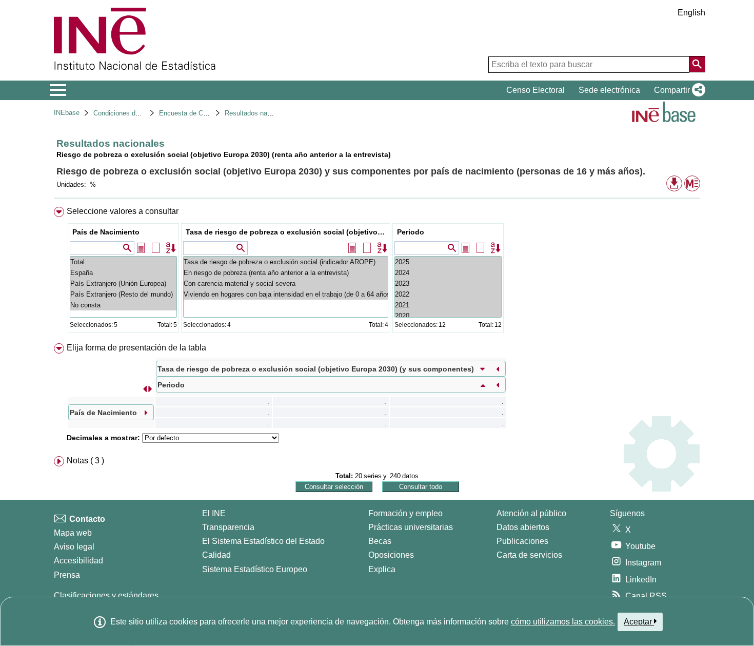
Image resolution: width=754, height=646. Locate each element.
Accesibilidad (78, 560)
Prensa (67, 575)
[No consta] (123, 305)
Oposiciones (391, 555)
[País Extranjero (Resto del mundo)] (123, 294)
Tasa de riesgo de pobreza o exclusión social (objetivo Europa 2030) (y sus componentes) (287, 232)
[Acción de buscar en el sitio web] (697, 64)
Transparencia (228, 527)
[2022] (448, 294)
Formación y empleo (405, 513)
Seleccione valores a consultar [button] (122, 211)
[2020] (448, 315)
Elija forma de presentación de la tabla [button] (136, 347)
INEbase (67, 112)
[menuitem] (377, 272)
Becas (379, 541)
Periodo (410, 232)
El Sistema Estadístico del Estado (263, 541)
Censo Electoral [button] (535, 90)
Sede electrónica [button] (609, 90)
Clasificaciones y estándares (106, 595)
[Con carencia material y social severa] (286, 283)
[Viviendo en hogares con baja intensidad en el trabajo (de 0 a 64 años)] (286, 294)
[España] (123, 272)
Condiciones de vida (123, 113)
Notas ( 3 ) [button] (85, 460)
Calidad (216, 555)
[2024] (448, 272)
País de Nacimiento (106, 232)
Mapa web (73, 532)
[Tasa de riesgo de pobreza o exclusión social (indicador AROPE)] (286, 262)
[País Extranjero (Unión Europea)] (123, 283)
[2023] (448, 283)
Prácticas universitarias (410, 527)
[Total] (123, 262)
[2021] (448, 305)
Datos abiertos (523, 527)
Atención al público (531, 513)
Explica (381, 569)
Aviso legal (74, 546)
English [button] (691, 12)
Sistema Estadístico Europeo (254, 569)
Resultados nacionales (258, 113)
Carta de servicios (529, 555)
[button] (677, 90)
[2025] (448, 262)
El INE (214, 513)
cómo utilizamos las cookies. (563, 621)
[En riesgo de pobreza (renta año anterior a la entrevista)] (286, 272)
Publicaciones (522, 541)
